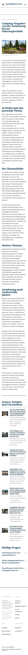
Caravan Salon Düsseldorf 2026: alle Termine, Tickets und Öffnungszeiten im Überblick (18, 412)
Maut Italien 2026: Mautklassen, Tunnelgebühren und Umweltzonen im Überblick (18, 471)
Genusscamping (7, 261)
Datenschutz (18, 631)
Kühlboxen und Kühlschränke (16, 219)
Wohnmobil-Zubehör (8, 189)
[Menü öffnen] (25, 5)
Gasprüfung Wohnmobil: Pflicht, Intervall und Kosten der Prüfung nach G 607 (17, 510)
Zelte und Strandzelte (13, 210)
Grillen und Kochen (7, 277)
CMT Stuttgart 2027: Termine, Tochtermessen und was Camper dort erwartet (17, 433)
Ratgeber (4, 628)
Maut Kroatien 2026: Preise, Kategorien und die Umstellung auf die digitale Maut (17, 491)
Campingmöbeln (7, 270)
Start (4, 19)
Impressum (18, 628)
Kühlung (17, 614)
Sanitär (17, 618)
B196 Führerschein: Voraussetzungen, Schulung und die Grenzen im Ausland (18, 529)
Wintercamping (6, 254)
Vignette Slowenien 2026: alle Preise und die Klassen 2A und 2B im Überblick (18, 452)
